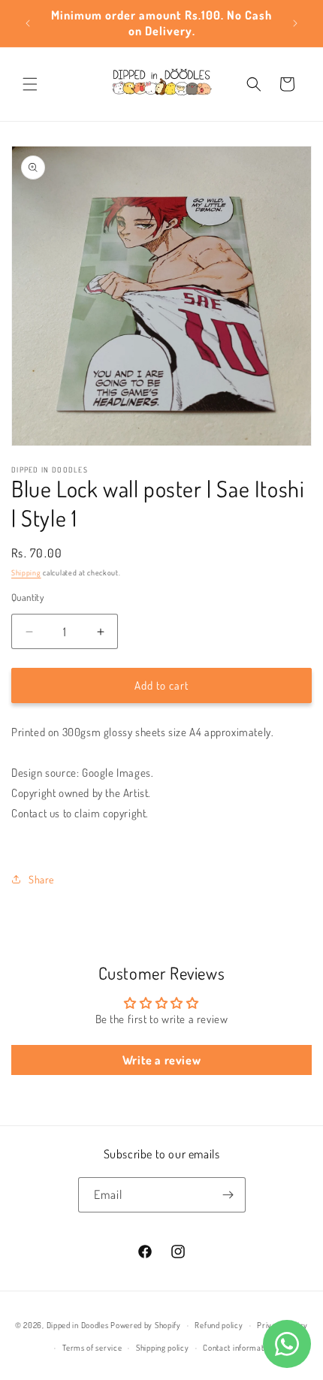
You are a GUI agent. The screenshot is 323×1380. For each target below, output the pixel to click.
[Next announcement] (295, 23)
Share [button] (41, 879)
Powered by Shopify (145, 1325)
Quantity (27, 597)
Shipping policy (162, 1347)
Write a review (161, 1059)
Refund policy (219, 1325)
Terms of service (92, 1347)
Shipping (26, 572)
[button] (30, 84)
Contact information (238, 1347)
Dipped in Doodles (78, 1325)
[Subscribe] (228, 1194)
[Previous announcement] (27, 23)
